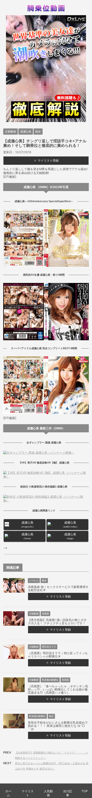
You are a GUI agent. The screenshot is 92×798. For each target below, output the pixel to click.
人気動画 (48, 793)
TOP (85, 791)
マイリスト (28, 793)
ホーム (8, 793)
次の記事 (67, 793)
